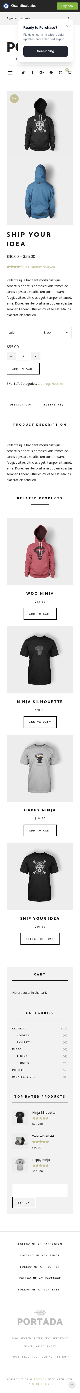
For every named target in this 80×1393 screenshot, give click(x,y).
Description (21, 404)
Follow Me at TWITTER (40, 1266)
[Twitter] (23, 72)
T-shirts (24, 1042)
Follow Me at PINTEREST (40, 1289)
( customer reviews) (39, 267)
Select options (40, 938)
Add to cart (23, 368)
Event (51, 1346)
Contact (48, 1356)
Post (35, 1356)
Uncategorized (23, 1076)
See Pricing (45, 51)
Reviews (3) (53, 404)
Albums (22, 1056)
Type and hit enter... (20, 18)
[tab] (21, 404)
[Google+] (41, 72)
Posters (18, 1070)
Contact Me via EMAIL (40, 1255)
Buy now (67, 6)
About (15, 1356)
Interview (42, 1338)
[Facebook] (32, 72)
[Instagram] (60, 72)
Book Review (21, 1338)
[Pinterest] (51, 72)
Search (24, 1202)
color (12, 332)
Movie (28, 1346)
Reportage (60, 1338)
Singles (23, 1063)
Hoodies (58, 383)
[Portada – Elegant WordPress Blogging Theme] (40, 1318)
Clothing (44, 383)
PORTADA (40, 1379)
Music (16, 1049)
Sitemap (63, 1356)
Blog (25, 1356)
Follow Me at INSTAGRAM (40, 1244)
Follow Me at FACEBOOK (40, 1278)
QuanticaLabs (7, 6)
